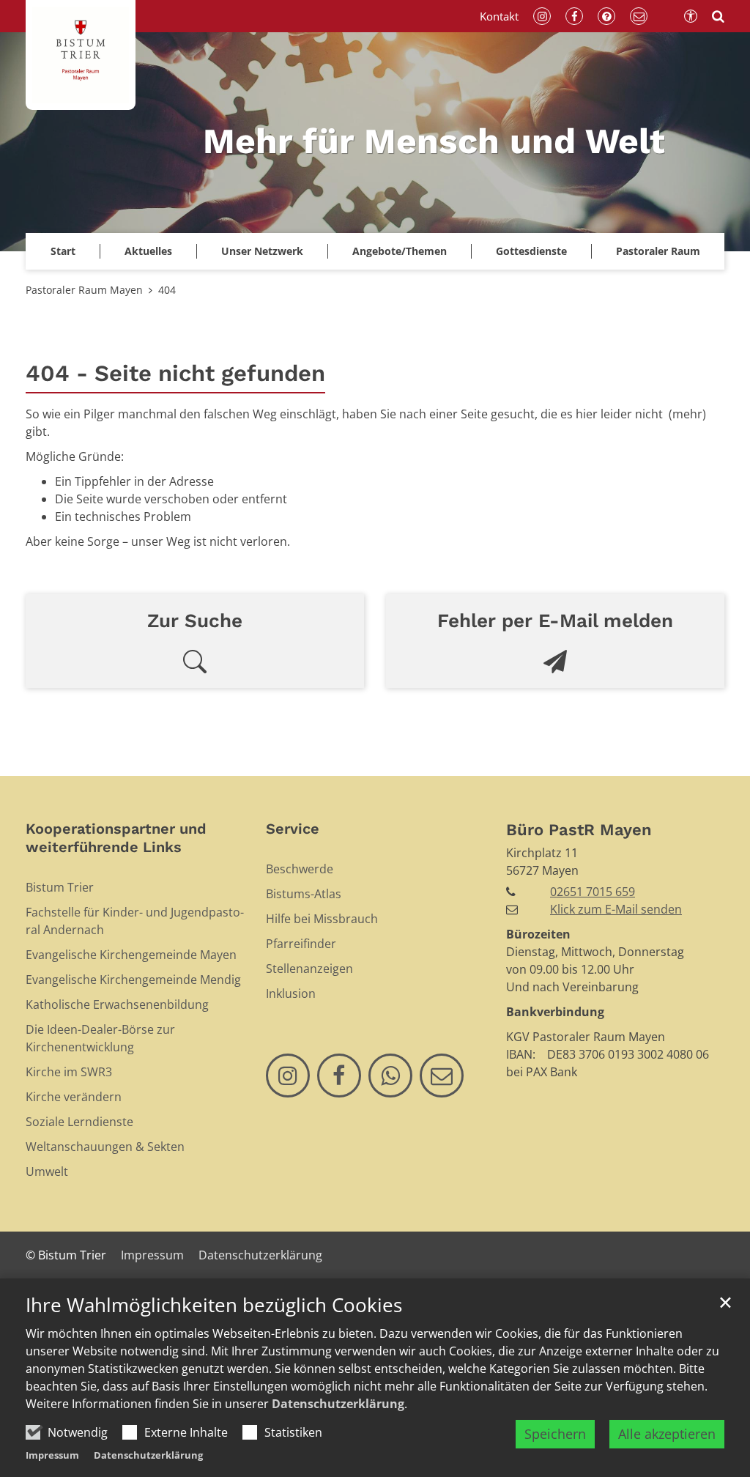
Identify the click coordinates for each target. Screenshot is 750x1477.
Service (292, 828)
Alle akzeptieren (667, 1434)
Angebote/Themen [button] (399, 251)
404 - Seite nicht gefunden (175, 373)
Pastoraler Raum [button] (658, 251)
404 (167, 290)
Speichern (555, 1434)
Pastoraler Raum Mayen (84, 290)
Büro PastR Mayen (579, 830)
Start (63, 251)
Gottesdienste (531, 251)
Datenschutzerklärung (338, 1404)
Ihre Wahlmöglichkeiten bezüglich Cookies (214, 1305)
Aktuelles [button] (148, 251)
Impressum (52, 1455)
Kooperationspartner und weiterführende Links (116, 838)
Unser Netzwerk (262, 251)
